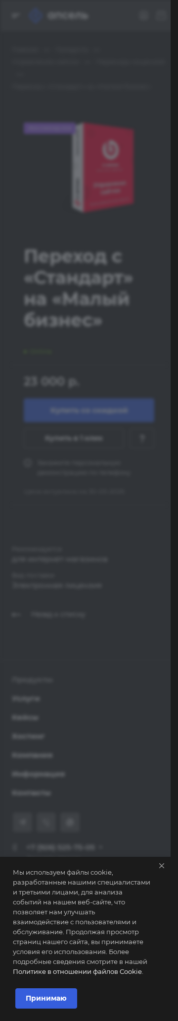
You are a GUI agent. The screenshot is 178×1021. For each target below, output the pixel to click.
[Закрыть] (162, 866)
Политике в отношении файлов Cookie (77, 971)
